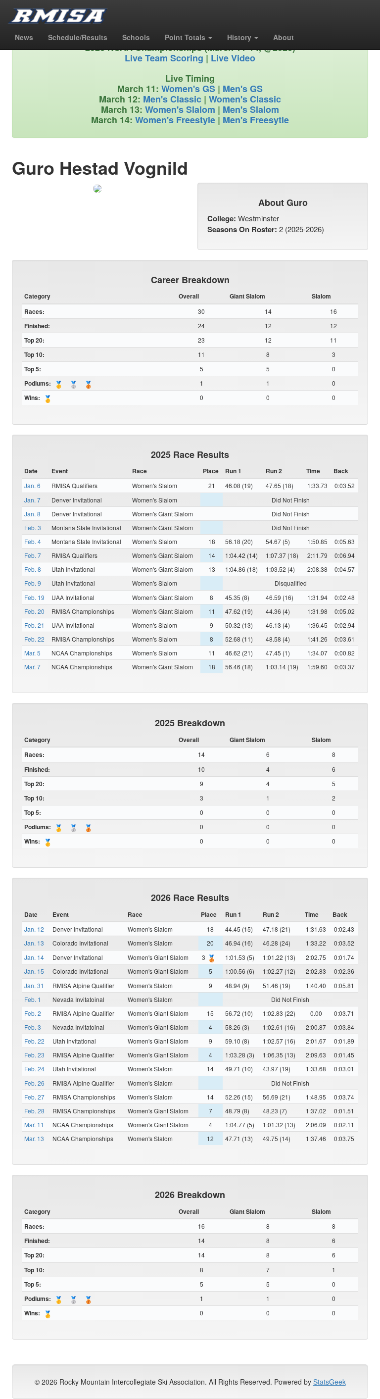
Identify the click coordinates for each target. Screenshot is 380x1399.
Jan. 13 (34, 943)
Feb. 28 (34, 1110)
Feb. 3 (32, 527)
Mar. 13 (34, 1138)
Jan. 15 (34, 971)
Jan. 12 (34, 929)
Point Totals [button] (186, 37)
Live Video (233, 57)
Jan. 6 (32, 485)
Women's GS (188, 88)
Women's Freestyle (175, 119)
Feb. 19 (34, 597)
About (283, 37)
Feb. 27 (34, 1097)
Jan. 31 (34, 985)
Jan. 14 (34, 957)
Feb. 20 (34, 611)
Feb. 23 (34, 1054)
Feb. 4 (32, 541)
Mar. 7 (32, 666)
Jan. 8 (32, 513)
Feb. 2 (32, 1013)
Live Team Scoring (164, 57)
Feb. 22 (34, 639)
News (24, 37)
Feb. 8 (32, 569)
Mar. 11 (34, 1124)
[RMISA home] (58, 12)
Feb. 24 (34, 1068)
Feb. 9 (32, 583)
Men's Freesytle (256, 119)
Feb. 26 (34, 1083)
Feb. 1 (32, 999)
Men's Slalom (251, 109)
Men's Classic (172, 99)
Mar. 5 (32, 653)
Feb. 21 (34, 625)
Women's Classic (245, 99)
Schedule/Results (77, 37)
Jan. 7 (32, 500)
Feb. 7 (32, 555)
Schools (136, 37)
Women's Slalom (180, 109)
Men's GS (243, 88)
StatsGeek (329, 1382)
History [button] (240, 37)
